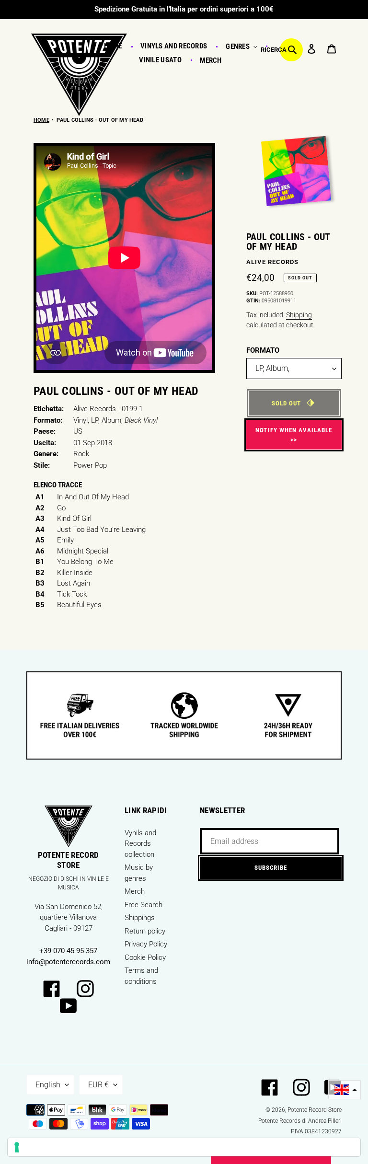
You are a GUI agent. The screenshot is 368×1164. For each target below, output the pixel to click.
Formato (262, 350)
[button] (344, 1090)
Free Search (143, 904)
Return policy (145, 931)
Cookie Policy (145, 957)
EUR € (98, 1084)
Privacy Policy (146, 944)
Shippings (140, 917)
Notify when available (293, 430)
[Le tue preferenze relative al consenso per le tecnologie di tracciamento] (184, 1147)
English (47, 1084)
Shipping (299, 315)
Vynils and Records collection (140, 844)
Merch (135, 891)
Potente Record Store (315, 1109)
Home (41, 120)
